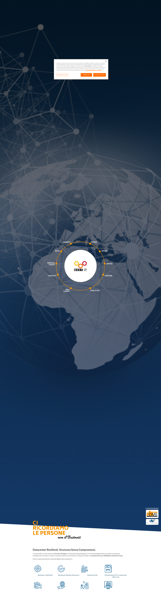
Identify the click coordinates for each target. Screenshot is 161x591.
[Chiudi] (106, 61)
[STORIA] (94, 245)
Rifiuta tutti (86, 74)
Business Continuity (45, 575)
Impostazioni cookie (62, 74)
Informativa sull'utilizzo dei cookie (93, 70)
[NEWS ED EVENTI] (60, 266)
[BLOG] (65, 253)
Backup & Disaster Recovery (68, 575)
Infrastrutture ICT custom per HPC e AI (116, 576)
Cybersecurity (92, 575)
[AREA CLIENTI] (75, 290)
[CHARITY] (75, 245)
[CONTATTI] (62, 276)
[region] (81, 69)
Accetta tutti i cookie (99, 74)
